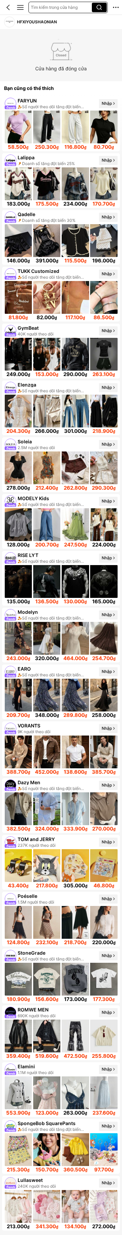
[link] (9, 22)
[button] (8, 7)
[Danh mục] (20, 7)
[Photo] (10, 103)
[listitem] (61, 123)
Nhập (107, 103)
